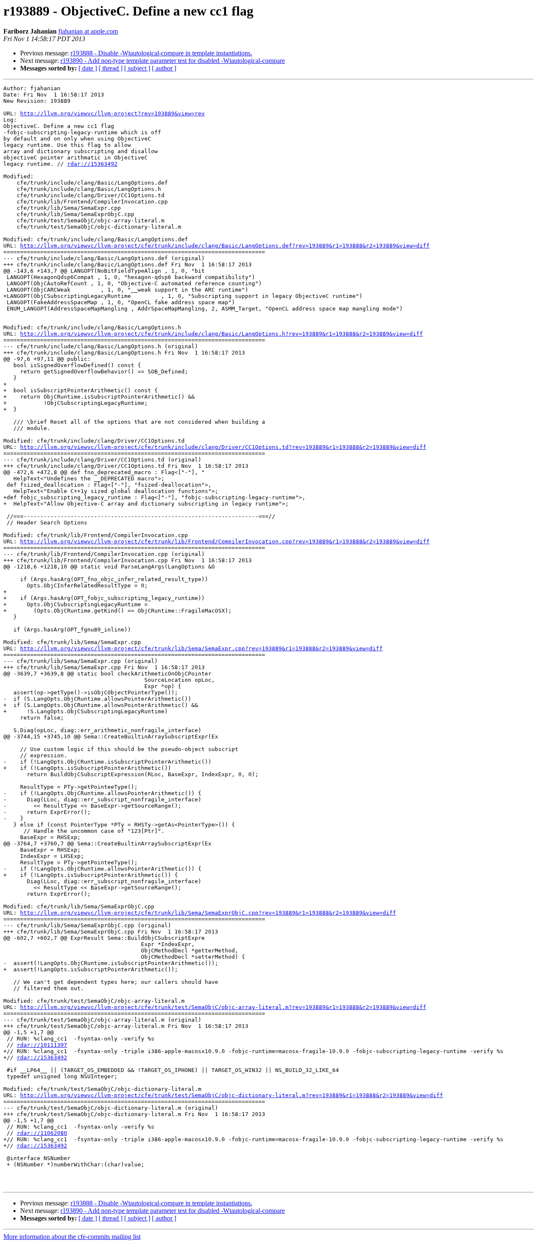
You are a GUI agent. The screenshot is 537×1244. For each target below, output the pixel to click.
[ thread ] (111, 68)
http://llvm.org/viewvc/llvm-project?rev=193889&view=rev (112, 113)
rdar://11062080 (42, 1133)
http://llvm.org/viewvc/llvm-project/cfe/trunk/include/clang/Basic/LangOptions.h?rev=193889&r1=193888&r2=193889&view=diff (221, 334)
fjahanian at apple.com (88, 31)
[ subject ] (137, 68)
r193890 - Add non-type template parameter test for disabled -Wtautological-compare (172, 60)
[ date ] (87, 68)
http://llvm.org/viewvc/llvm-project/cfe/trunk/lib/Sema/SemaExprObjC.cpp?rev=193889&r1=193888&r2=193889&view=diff (208, 913)
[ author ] (164, 68)
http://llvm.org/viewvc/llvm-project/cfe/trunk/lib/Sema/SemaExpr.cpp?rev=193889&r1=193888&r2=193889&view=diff (201, 648)
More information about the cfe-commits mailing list (72, 1236)
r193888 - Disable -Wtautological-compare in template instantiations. (161, 53)
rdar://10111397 (42, 1045)
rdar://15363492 (92, 164)
